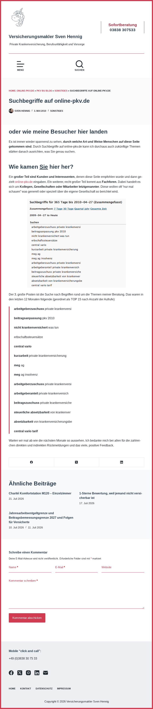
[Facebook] (31, 462)
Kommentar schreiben (23, 580)
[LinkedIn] (121, 462)
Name (13, 567)
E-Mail (60, 567)
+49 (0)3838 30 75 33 (23, 658)
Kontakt (25, 688)
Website (106, 567)
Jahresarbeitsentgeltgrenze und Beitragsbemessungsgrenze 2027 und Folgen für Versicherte (41, 518)
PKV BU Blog (44, 90)
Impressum (64, 688)
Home (12, 688)
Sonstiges (60, 90)
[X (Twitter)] (76, 462)
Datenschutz (44, 688)
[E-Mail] (45, 672)
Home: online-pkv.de (21, 90)
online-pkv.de (24, 181)
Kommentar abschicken (27, 617)
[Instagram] (28, 672)
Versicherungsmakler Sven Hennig (45, 36)
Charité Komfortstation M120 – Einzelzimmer (40, 493)
